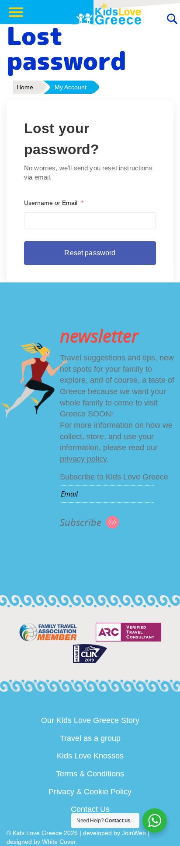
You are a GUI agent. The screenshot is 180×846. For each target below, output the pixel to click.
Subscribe (80, 522)
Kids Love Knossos (90, 755)
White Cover (59, 841)
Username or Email (53, 202)
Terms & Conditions (90, 773)
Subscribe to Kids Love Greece (114, 477)
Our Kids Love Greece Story (90, 720)
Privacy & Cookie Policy (90, 791)
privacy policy (83, 459)
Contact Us (90, 809)
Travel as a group (90, 738)
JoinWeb (134, 832)
